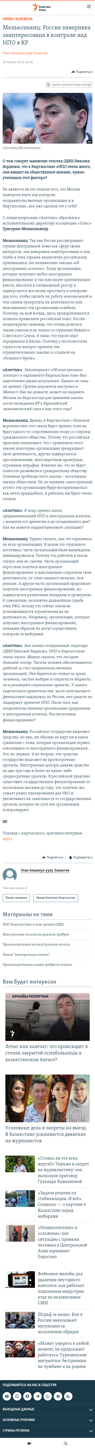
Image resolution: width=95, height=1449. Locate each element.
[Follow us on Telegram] (37, 1396)
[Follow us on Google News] (58, 1396)
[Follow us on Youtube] (7, 1396)
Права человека (18, 19)
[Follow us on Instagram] (17, 1396)
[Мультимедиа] (29, 1443)
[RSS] (68, 1396)
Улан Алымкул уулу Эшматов (25, 53)
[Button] (82, 72)
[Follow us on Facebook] (27, 1396)
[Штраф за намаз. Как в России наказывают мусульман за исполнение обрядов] (20, 1320)
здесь (7, 839)
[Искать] (65, 1443)
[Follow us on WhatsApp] (48, 1396)
